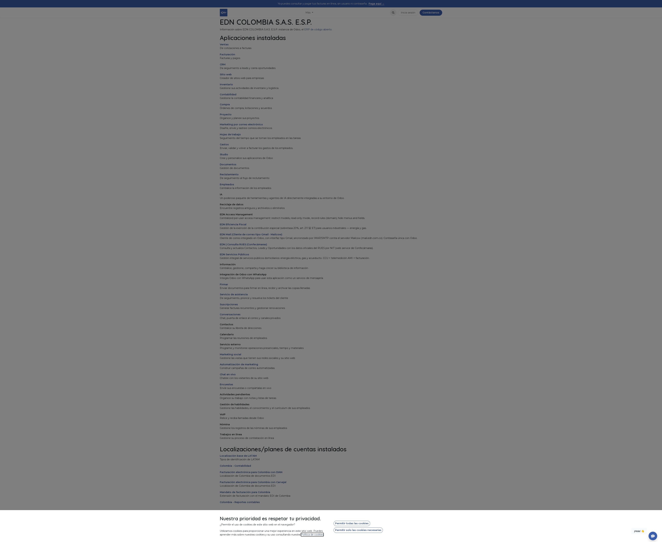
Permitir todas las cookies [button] (352, 523)
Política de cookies (312, 534)
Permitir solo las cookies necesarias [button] (358, 530)
